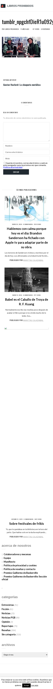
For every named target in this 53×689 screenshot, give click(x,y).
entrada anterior (9, 80)
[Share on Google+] (26, 70)
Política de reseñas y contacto (20, 569)
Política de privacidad (12, 167)
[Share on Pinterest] (31, 70)
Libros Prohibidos (12, 29)
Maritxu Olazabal (33, 260)
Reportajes (7, 626)
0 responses (45, 29)
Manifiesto (9, 561)
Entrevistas (8, 604)
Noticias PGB (8, 617)
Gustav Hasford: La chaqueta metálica (22, 84)
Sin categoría (9, 634)
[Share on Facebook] (18, 70)
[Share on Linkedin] (35, 70)
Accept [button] (26, 685)
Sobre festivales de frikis (26, 523)
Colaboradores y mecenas (17, 554)
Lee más (34, 685)
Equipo (7, 558)
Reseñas (6, 630)
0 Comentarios (28, 224)
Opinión (6, 621)
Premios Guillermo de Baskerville (21, 572)
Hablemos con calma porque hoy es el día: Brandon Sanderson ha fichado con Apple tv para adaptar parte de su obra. (26, 238)
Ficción (5, 609)
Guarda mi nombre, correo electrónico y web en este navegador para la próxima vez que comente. (25, 164)
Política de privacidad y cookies (20, 565)
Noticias (6, 613)
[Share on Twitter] (22, 70)
